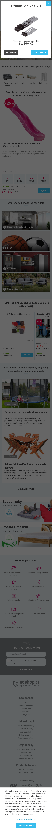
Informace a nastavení (26, 819)
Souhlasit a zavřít (26, 825)
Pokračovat (11, 52)
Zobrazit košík (39, 52)
